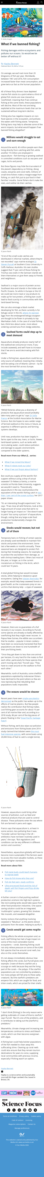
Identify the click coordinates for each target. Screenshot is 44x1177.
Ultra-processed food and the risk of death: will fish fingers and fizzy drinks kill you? (22, 888)
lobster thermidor (31, 578)
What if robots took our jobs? (18, 465)
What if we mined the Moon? (18, 462)
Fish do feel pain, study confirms (19, 882)
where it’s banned (31, 313)
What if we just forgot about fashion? (21, 469)
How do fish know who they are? (19, 878)
